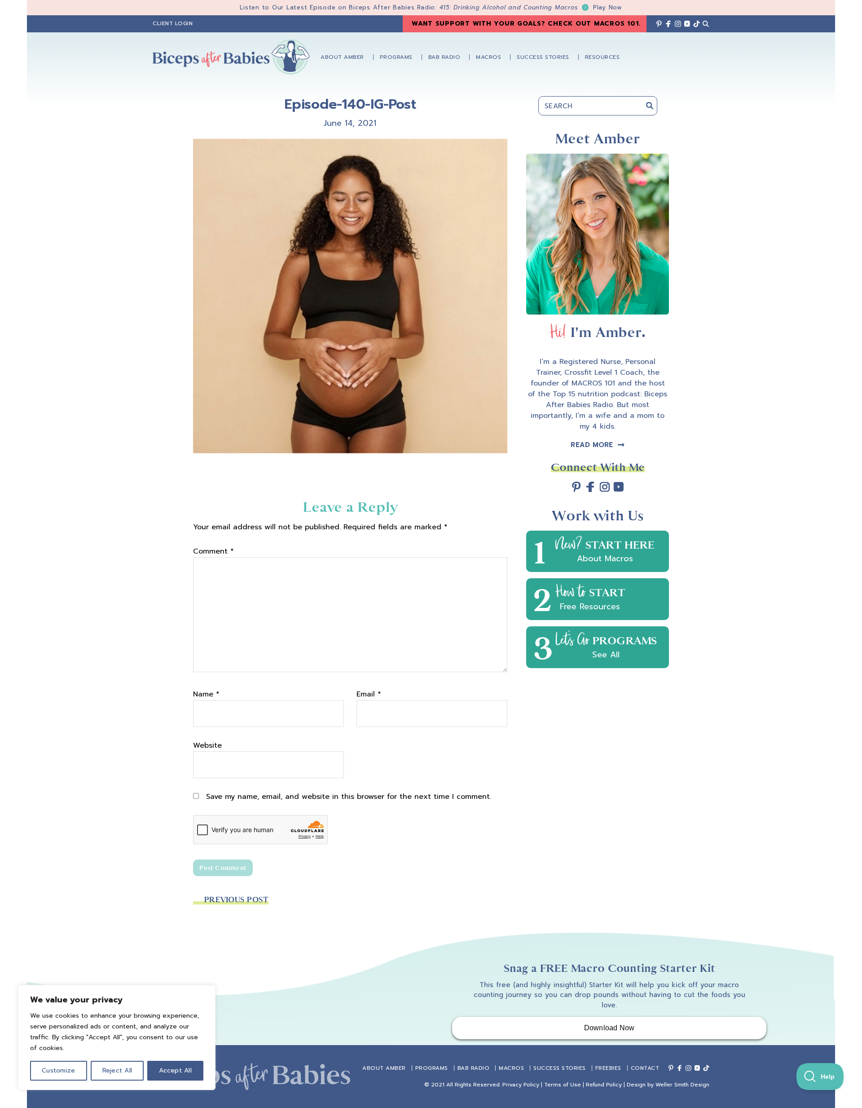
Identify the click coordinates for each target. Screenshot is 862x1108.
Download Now (609, 1028)
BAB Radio (473, 1068)
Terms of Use (562, 1085)
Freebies (608, 1068)
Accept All (175, 1070)
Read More (592, 445)
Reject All (117, 1070)
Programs (431, 1068)
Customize (58, 1070)
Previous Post (236, 899)
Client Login (173, 23)
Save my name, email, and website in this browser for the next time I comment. (348, 796)
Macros (511, 1068)
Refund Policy (604, 1085)
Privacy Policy (520, 1085)
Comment (213, 551)
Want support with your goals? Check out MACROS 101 (525, 23)
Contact (645, 1068)
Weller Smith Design (682, 1085)
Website (207, 745)
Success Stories (559, 1068)
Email (368, 694)
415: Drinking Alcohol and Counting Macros (531, 7)
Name (206, 694)
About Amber (384, 1068)
